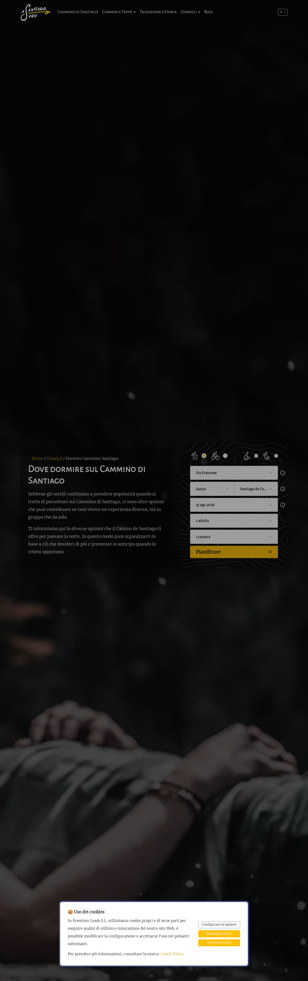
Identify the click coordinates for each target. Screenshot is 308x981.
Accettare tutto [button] (219, 943)
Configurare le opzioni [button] (219, 924)
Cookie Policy (172, 954)
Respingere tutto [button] (219, 934)
